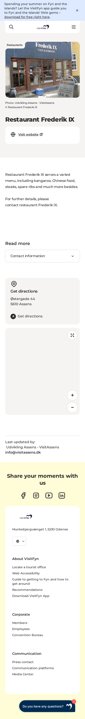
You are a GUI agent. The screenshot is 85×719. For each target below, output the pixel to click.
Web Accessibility (26, 573)
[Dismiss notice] (77, 10)
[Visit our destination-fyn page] (62, 495)
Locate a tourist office (29, 567)
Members (19, 623)
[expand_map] (72, 335)
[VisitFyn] (25, 516)
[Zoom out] (72, 407)
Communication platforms (33, 668)
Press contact (23, 662)
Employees (21, 629)
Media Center (23, 674)
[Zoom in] (72, 395)
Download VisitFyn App (30, 596)
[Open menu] (73, 27)
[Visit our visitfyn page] (36, 495)
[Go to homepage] (42, 27)
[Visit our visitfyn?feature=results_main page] (49, 495)
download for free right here (27, 17)
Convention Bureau (27, 635)
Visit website (28, 134)
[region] (42, 371)
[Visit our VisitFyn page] (23, 495)
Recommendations (27, 590)
